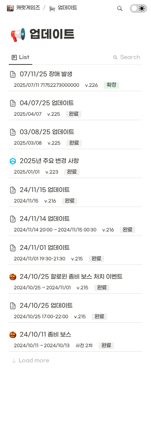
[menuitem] (20, 57)
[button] (23, 8)
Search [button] (130, 57)
